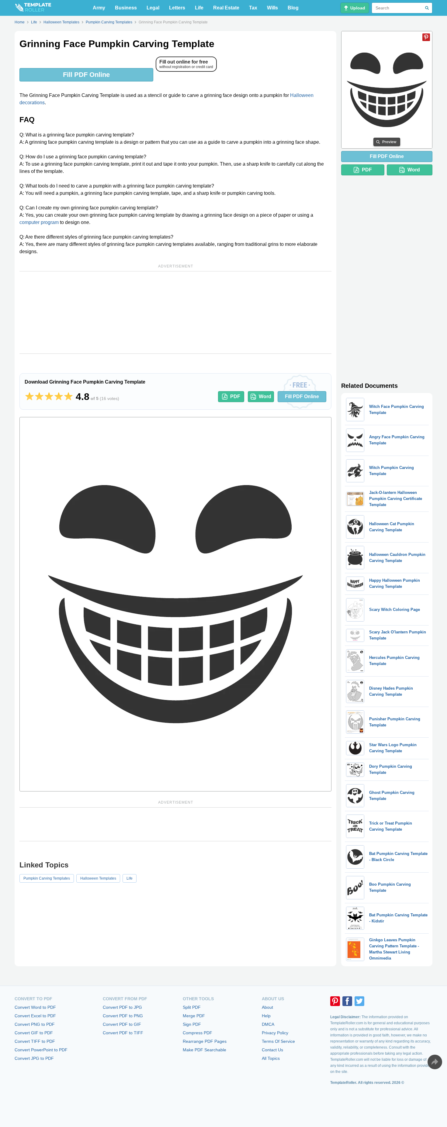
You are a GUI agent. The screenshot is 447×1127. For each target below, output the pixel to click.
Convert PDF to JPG (122, 1007)
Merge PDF (194, 1015)
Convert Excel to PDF (35, 1015)
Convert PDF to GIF (122, 1024)
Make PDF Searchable (204, 1049)
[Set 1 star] (29, 397)
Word (265, 396)
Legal (153, 7)
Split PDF (192, 1007)
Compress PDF (197, 1032)
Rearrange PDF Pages (205, 1041)
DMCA (268, 1024)
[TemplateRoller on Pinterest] (335, 1001)
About (267, 1007)
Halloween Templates (98, 878)
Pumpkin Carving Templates (46, 878)
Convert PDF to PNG (123, 1015)
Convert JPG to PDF (34, 1058)
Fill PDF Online (86, 74)
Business (126, 7)
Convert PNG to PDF (35, 1024)
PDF (235, 396)
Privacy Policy (275, 1032)
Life (199, 7)
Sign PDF (192, 1024)
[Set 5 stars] (68, 397)
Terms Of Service (278, 1041)
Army (99, 7)
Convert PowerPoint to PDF (41, 1049)
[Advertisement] (175, 312)
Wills (272, 7)
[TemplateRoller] (33, 8)
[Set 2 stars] (39, 397)
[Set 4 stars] (59, 397)
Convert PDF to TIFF (123, 1032)
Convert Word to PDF (35, 1007)
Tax (253, 7)
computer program (39, 222)
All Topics (271, 1058)
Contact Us (272, 1049)
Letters (177, 7)
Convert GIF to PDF (34, 1032)
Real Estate (226, 7)
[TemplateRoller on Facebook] (347, 1001)
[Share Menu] (435, 1062)
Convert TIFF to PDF (35, 1041)
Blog (293, 7)
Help (266, 1015)
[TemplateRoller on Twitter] (359, 1001)
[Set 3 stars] (49, 397)
